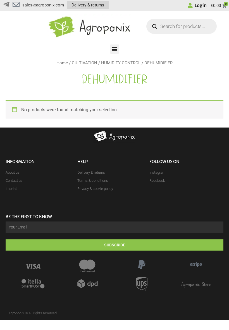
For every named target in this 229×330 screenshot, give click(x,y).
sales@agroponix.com (43, 5)
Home (62, 62)
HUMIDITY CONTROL (120, 62)
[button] (114, 49)
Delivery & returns (87, 5)
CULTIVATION (84, 62)
